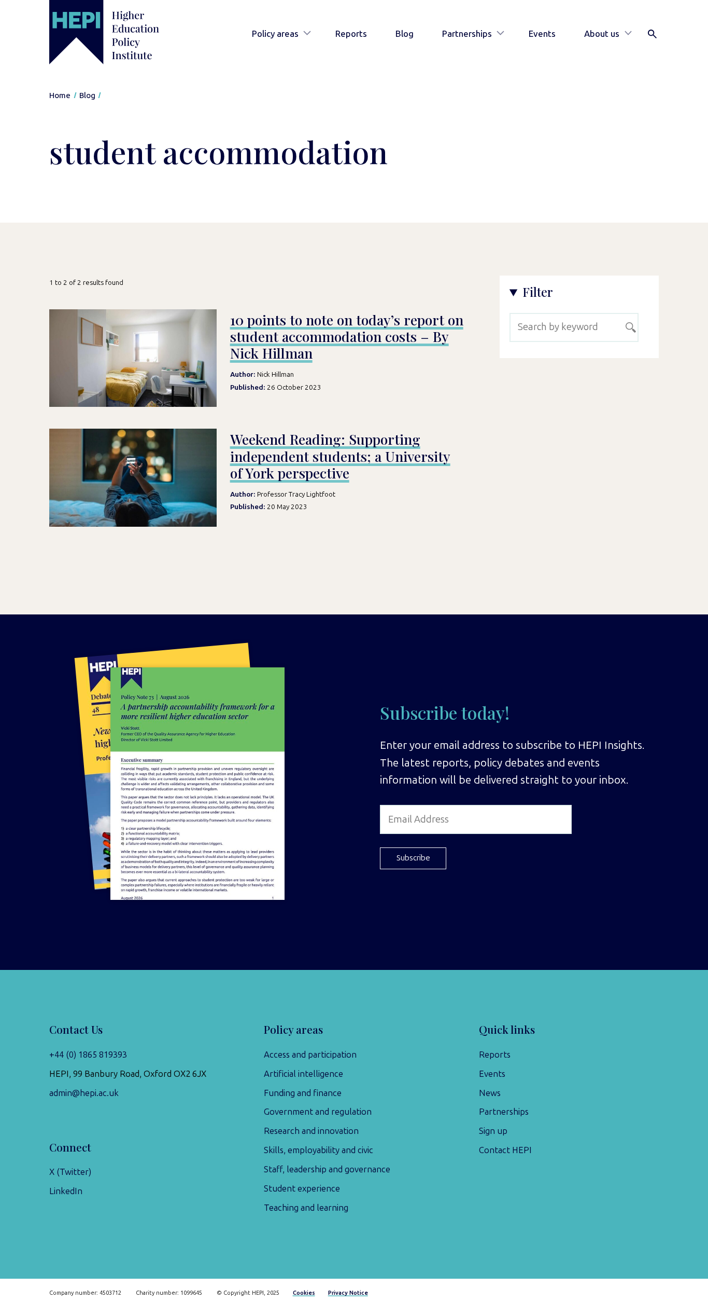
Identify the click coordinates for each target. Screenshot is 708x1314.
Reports (351, 34)
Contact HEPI (505, 1150)
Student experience (302, 1188)
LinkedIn (65, 1191)
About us (601, 34)
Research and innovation (311, 1131)
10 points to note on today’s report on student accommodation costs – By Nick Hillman (346, 336)
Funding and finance (303, 1093)
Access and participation (310, 1054)
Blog (404, 34)
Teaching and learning (306, 1207)
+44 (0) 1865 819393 (88, 1054)
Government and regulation (318, 1111)
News (490, 1093)
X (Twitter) (70, 1172)
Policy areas (275, 34)
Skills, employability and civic (318, 1150)
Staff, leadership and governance (327, 1169)
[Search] (652, 34)
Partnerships (467, 34)
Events (542, 34)
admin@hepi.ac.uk (84, 1093)
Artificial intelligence (303, 1074)
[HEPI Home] (119, 32)
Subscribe (413, 858)
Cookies (304, 1293)
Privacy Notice (348, 1293)
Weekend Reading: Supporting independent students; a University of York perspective (340, 456)
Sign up (493, 1131)
